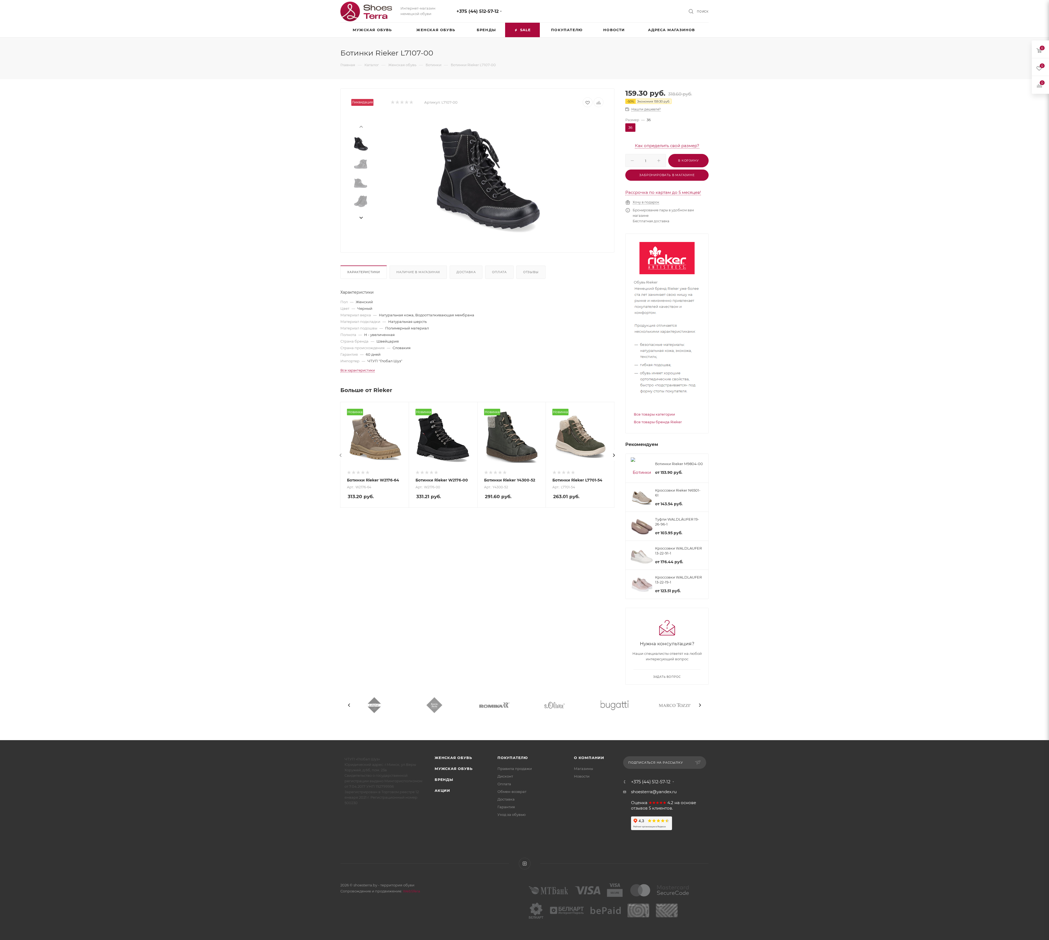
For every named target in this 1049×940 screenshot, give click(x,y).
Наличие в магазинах (418, 272)
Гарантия (506, 807)
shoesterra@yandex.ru (654, 791)
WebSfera (411, 891)
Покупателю (512, 757)
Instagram (525, 863)
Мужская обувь (453, 768)
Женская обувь (453, 757)
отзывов (639, 808)
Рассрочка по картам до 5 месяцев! (663, 192)
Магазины (583, 768)
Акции (442, 790)
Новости (582, 776)
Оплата (499, 272)
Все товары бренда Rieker (658, 422)
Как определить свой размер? (667, 145)
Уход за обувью (511, 814)
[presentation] (360, 126)
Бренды (444, 779)
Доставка (466, 272)
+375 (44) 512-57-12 (477, 11)
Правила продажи (514, 768)
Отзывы (531, 272)
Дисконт (505, 776)
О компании (589, 757)
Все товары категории (654, 414)
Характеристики (363, 272)
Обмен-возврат (511, 791)
